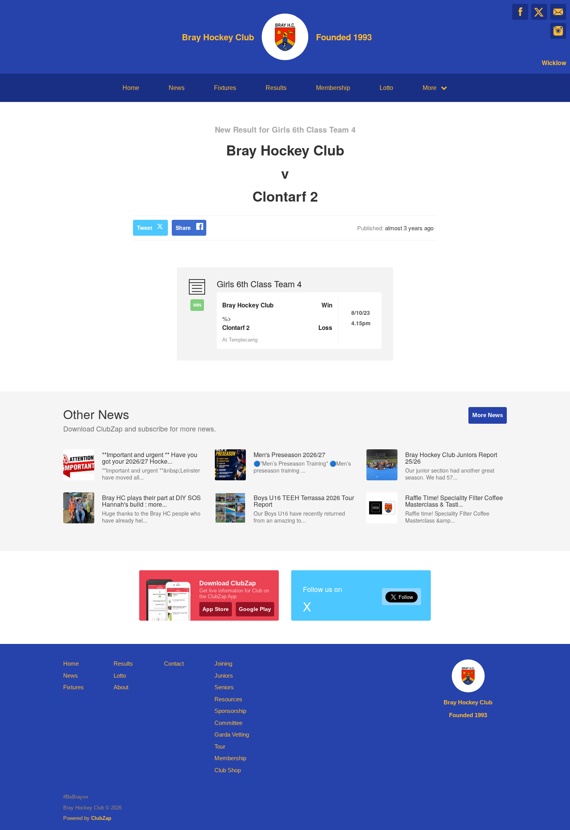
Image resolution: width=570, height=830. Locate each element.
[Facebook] (520, 12)
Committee (228, 723)
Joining (223, 663)
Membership (333, 88)
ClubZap (101, 818)
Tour (219, 746)
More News (487, 415)
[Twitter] (539, 12)
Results (276, 88)
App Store (215, 609)
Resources (228, 699)
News (177, 88)
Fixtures (225, 88)
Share (183, 227)
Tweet (144, 227)
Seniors (224, 687)
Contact (174, 663)
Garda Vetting (231, 734)
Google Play (255, 609)
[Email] (558, 12)
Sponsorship (230, 710)
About (121, 687)
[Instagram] (558, 31)
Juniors (223, 675)
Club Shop (227, 770)
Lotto (386, 88)
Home (131, 88)
